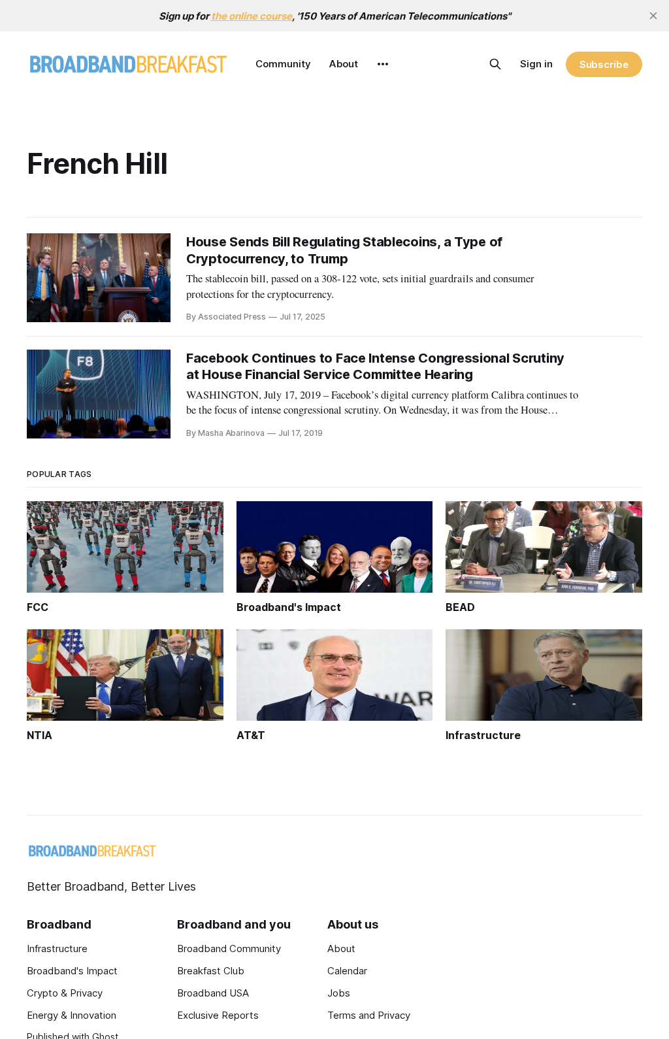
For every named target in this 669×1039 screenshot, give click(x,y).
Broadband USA (213, 993)
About (343, 64)
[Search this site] (495, 64)
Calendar (347, 971)
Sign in (536, 64)
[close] (653, 15)
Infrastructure (57, 948)
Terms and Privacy (368, 1015)
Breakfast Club (210, 971)
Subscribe (603, 64)
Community (283, 64)
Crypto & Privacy (65, 993)
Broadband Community (229, 948)
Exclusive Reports (218, 1015)
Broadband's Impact (72, 971)
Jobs (338, 993)
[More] (382, 64)
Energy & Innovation (71, 1015)
